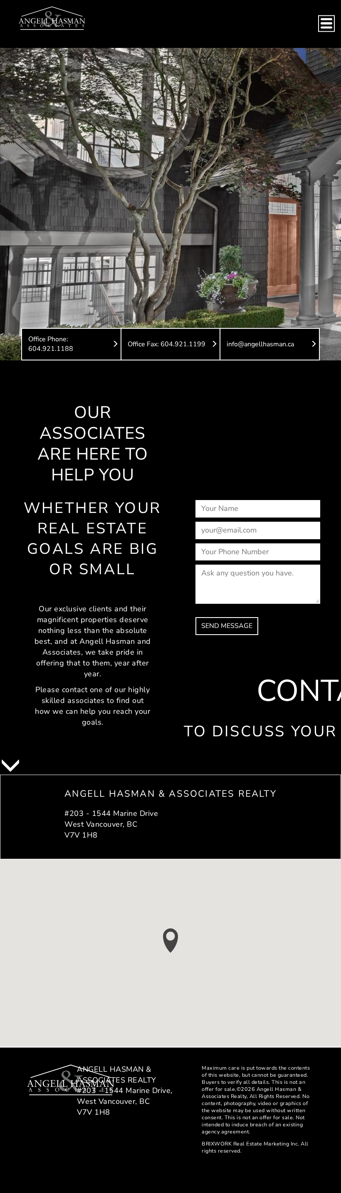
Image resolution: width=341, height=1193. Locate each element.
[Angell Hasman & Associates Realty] (52, 18)
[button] (170, 940)
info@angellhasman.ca (260, 344)
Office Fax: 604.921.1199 (166, 344)
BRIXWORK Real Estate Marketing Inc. (250, 1143)
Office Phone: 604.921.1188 (50, 344)
